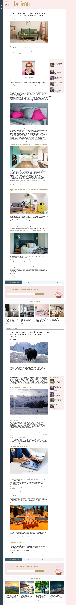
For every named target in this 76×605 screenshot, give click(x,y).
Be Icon (12, 328)
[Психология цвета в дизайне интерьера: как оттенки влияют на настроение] (6, 15)
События (7, 5)
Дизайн (11, 18)
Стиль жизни (8, 4)
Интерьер (17, 18)
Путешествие (13, 339)
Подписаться (39, 294)
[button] (1, 2)
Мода (6, 1)
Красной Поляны (27, 425)
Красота (7, 2)
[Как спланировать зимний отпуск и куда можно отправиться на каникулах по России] (6, 333)
